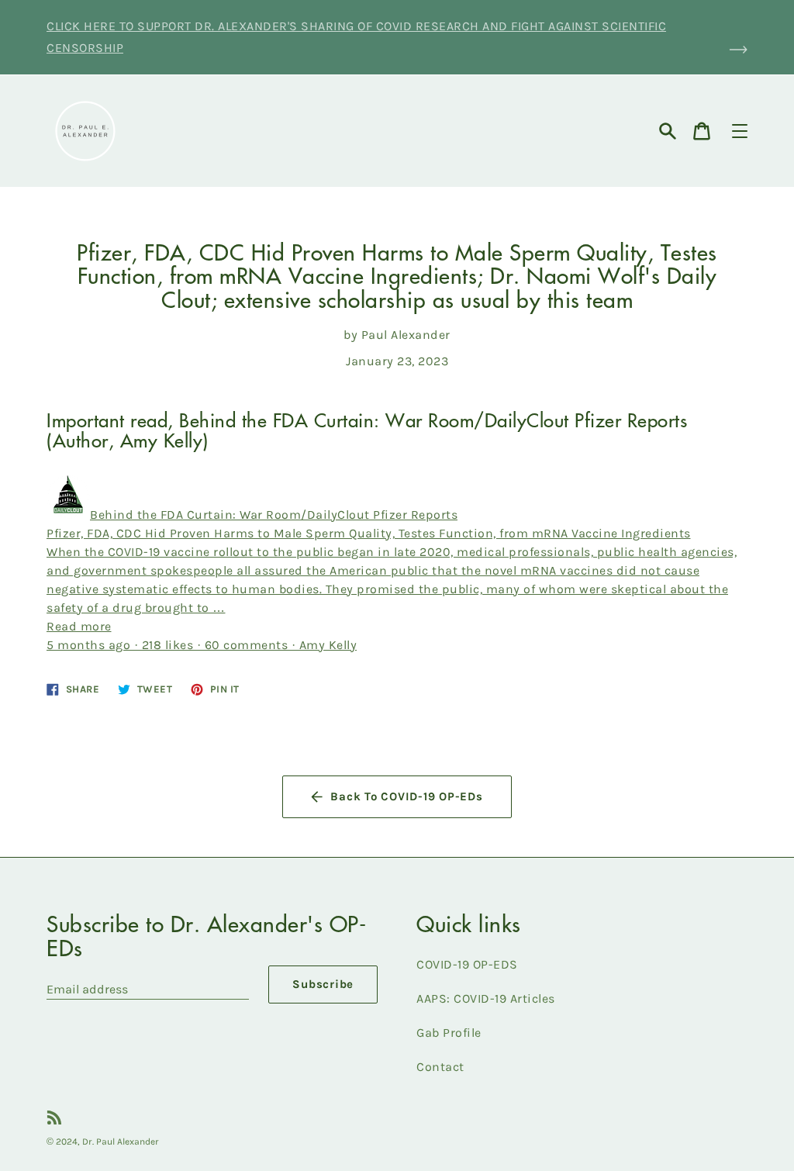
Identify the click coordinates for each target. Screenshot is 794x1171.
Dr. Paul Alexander (120, 1141)
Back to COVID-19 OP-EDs (406, 796)
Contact (440, 1066)
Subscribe (323, 984)
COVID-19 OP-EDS (467, 964)
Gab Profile (449, 1032)
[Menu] (740, 131)
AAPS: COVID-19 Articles (485, 998)
